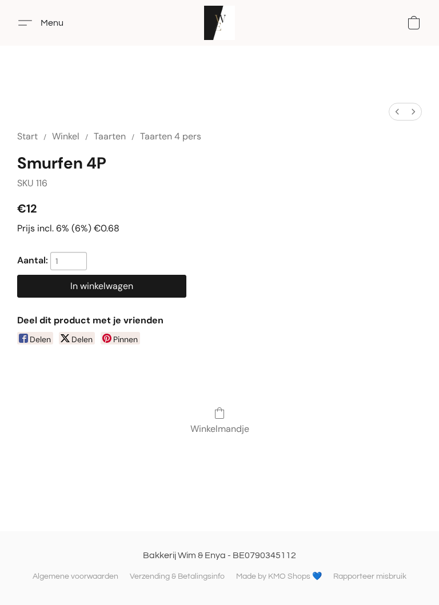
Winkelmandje (219, 429)
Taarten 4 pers (170, 136)
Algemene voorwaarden (75, 576)
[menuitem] (397, 111)
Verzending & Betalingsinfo (177, 576)
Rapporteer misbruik (369, 576)
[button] (220, 23)
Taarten (110, 136)
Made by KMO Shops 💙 (279, 576)
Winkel (65, 136)
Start (27, 136)
